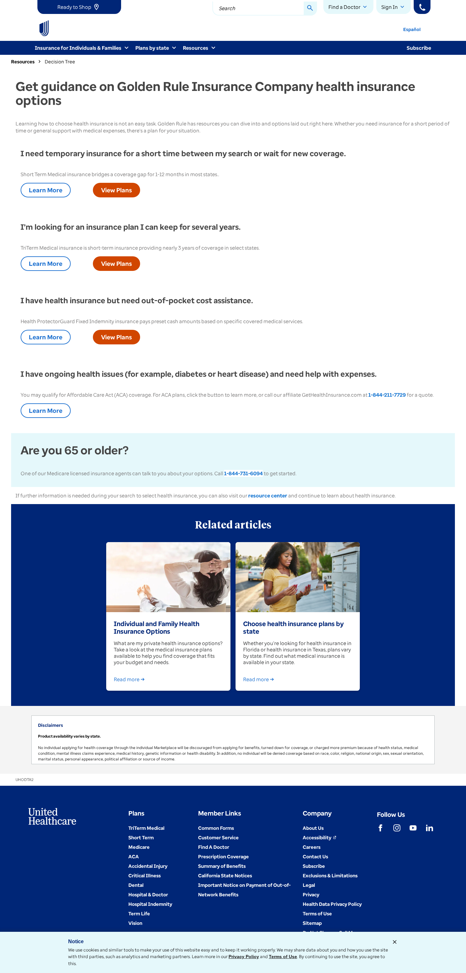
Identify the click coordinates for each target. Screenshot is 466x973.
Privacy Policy (244, 956)
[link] (79, 7)
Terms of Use (283, 956)
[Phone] (422, 7)
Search (227, 8)
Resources (23, 61)
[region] (233, 739)
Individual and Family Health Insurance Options (156, 627)
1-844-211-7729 (387, 394)
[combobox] (264, 9)
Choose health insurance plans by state (293, 627)
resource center (267, 495)
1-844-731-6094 (243, 473)
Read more (126, 679)
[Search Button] (310, 9)
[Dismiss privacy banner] (395, 942)
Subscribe (419, 47)
